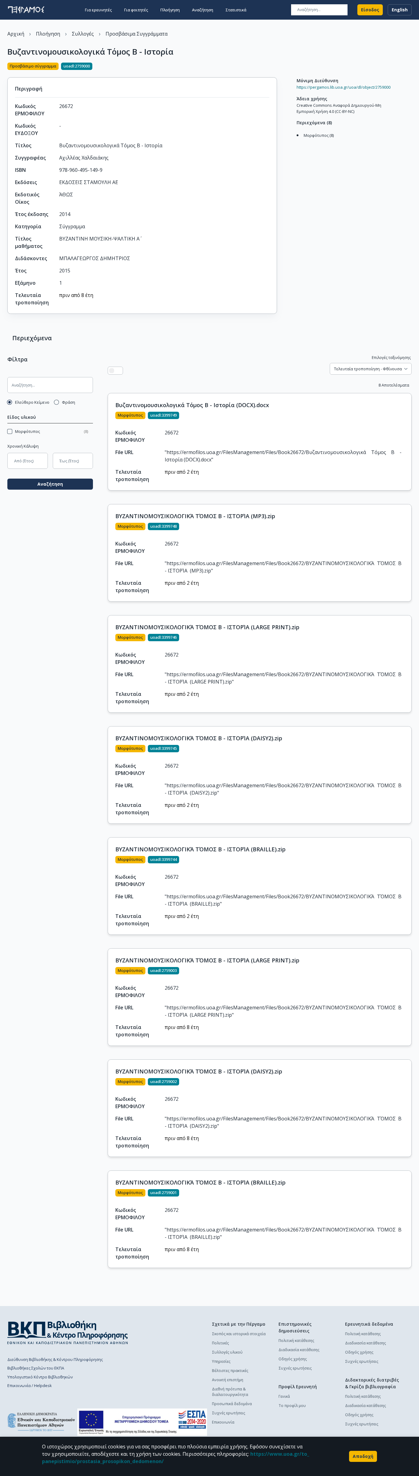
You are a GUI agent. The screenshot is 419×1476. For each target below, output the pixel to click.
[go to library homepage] (67, 1332)
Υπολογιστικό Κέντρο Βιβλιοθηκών (40, 1377)
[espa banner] (142, 1422)
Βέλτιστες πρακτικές (230, 1370)
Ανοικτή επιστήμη (227, 1379)
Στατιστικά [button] (235, 10)
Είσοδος (370, 10)
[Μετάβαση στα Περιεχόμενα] (295, 141)
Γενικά (284, 1396)
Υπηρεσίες (221, 1361)
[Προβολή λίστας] (111, 370)
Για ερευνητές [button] (98, 10)
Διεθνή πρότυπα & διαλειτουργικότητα (230, 1391)
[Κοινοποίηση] (274, 66)
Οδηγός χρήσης (293, 1359)
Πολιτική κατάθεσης (296, 1340)
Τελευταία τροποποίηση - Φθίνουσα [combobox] (368, 369)
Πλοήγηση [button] (170, 10)
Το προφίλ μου (292, 1405)
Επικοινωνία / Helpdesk (29, 1385)
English (400, 10)
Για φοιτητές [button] (136, 10)
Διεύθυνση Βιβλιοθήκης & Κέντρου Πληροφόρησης (55, 1359)
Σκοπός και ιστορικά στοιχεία (239, 1333)
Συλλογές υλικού (227, 1352)
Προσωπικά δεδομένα (232, 1403)
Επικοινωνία (223, 1422)
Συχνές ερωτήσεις (228, 1413)
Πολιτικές (220, 1343)
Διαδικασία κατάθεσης (299, 1349)
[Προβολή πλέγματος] (119, 370)
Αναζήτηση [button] (202, 10)
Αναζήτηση (50, 484)
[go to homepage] (26, 10)
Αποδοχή (363, 1456)
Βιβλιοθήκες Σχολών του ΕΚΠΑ (35, 1368)
